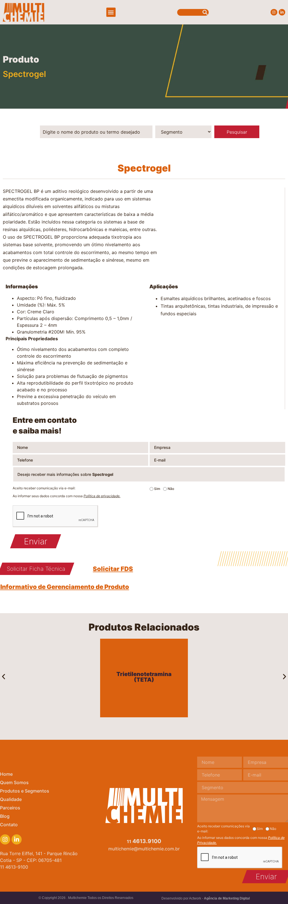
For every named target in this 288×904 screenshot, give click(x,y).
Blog (5, 816)
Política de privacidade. (102, 496)
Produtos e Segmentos (24, 791)
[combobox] (193, 12)
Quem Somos (14, 782)
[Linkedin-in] (282, 12)
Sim (157, 488)
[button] (111, 12)
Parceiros (10, 808)
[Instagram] (274, 12)
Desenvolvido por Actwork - (205, 898)
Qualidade (11, 799)
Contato (9, 824)
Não (171, 488)
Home (6, 774)
